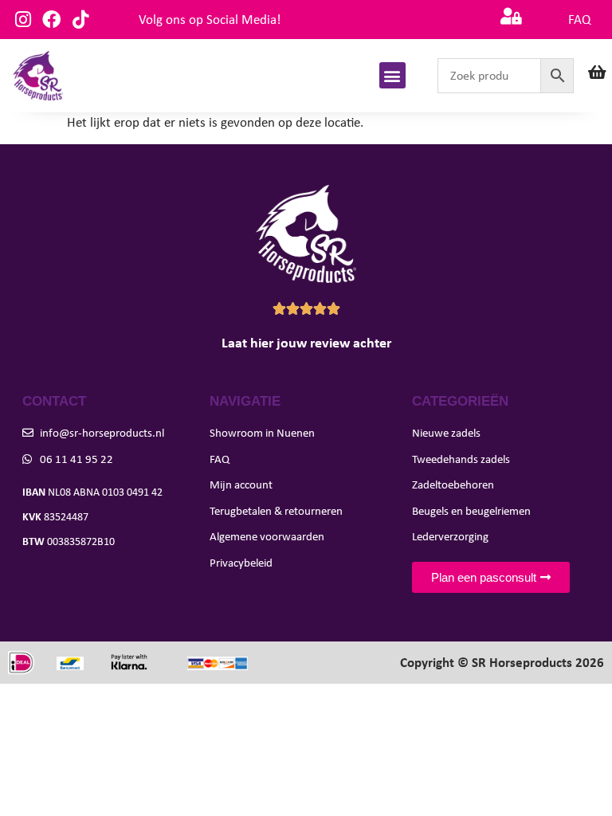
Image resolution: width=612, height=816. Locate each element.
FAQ (579, 19)
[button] (392, 75)
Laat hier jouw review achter (306, 342)
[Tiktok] (80, 19)
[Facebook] (51, 19)
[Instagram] (23, 19)
